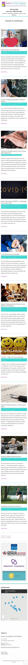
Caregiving (4, 206)
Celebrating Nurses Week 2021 (10, 50)
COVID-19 (15, 103)
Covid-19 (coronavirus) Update (10, 254)
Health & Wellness (17, 51)
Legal (2, 410)
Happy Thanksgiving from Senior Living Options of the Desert (13, 305)
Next (9, 537)
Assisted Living (17, 205)
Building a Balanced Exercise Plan (11, 456)
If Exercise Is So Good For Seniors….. (11, 506)
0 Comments (4, 53)
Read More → (4, 71)
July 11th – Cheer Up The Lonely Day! (12, 357)
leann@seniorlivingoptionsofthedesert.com (10, 647)
